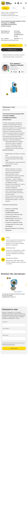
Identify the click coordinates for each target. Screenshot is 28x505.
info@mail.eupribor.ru (14, 68)
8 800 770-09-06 (13, 69)
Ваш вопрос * (6, 335)
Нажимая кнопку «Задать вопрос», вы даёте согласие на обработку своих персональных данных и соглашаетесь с (13, 343)
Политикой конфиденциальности (8, 344)
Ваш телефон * (6, 328)
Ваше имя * (5, 321)
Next (26, 284)
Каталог (5, 8)
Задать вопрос (14, 348)
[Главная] (6, 3)
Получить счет (12, 45)
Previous (2, 284)
